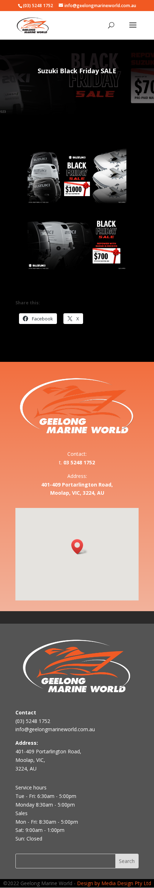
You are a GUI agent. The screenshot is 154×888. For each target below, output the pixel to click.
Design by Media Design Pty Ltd (114, 883)
